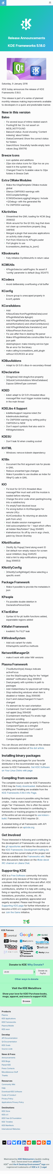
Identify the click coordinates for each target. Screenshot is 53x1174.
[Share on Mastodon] (9, 1141)
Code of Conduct (9, 1095)
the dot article (37, 748)
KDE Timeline (7, 1122)
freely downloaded (25, 786)
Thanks (5, 1075)
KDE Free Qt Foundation (11, 1118)
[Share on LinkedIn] (24, 1141)
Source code (7, 1049)
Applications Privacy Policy (13, 1102)
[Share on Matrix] (4, 1141)
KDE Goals (6, 1045)
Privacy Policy (7, 1099)
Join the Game (13, 912)
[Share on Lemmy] (34, 1141)
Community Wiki (8, 1084)
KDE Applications (9, 1018)
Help (4, 1088)
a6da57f (37, 1161)
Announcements (8, 1058)
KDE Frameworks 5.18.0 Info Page (19, 793)
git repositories (13, 846)
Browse (26, 1001)
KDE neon (6, 1029)
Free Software (18, 875)
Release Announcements (26, 38)
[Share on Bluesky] (14, 1141)
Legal (44, 1167)
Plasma (5, 1015)
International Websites (11, 1129)
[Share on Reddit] (29, 1141)
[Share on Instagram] (26, 1147)
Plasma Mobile (8, 1026)
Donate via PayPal (42, 972)
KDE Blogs (6, 1061)
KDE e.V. (5, 1115)
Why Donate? (35, 964)
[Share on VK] (49, 1141)
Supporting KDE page (13, 905)
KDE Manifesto (8, 1125)
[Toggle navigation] (50, 3)
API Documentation (10, 1038)
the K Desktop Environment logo (29, 1164)
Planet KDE (6, 1065)
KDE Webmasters (26, 1159)
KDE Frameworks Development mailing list (27, 849)
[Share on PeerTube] (44, 1141)
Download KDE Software (12, 1092)
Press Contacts (8, 1068)
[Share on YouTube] (39, 1141)
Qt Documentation (9, 1042)
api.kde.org (28, 827)
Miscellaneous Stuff (10, 1072)
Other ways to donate (26, 979)
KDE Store (6, 1111)
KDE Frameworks (9, 1022)
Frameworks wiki (35, 856)
